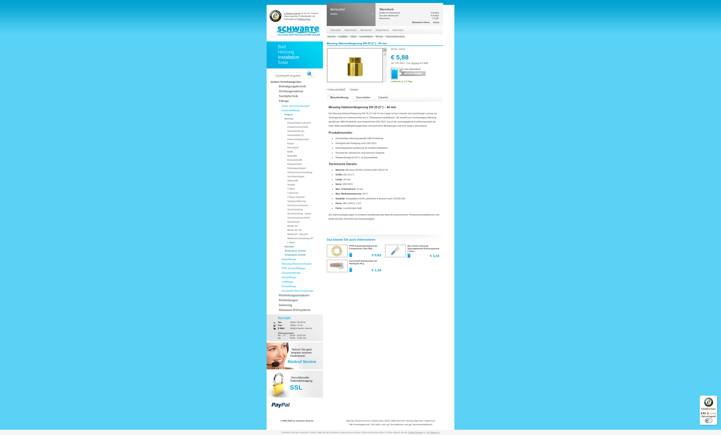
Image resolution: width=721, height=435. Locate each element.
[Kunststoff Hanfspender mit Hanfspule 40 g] (336, 271)
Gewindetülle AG (295, 131)
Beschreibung (339, 97)
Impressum (430, 421)
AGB (387, 421)
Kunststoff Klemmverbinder (298, 290)
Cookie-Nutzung (415, 432)
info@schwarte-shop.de (301, 328)
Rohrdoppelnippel (296, 168)
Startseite (335, 30)
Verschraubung (295, 209)
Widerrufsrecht (398, 421)
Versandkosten (397, 424)
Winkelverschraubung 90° (300, 238)
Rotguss (288, 114)
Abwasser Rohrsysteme (295, 310)
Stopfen (291, 184)
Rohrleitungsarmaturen (294, 295)
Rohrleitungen (288, 300)
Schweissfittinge (291, 272)
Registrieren (382, 30)
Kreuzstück (293, 147)
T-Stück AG (292, 193)
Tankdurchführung (296, 201)
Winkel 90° (292, 226)
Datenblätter (363, 97)
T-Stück (291, 189)
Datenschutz (378, 421)
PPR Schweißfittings (293, 268)
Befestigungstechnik (292, 86)
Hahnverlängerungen (298, 139)
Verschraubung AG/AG (298, 217)
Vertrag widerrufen (414, 421)
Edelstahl (289, 246)
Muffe (290, 151)
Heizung (286, 51)
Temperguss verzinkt (294, 255)
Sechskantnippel (295, 176)
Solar (283, 62)
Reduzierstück (294, 164)
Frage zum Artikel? (336, 89)
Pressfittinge (289, 286)
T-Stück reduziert (295, 197)
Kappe (290, 143)
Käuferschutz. (304, 19)
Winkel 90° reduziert (297, 234)
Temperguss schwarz (295, 250)
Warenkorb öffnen (421, 22)
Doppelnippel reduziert (299, 123)
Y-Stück (291, 242)
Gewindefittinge (291, 110)
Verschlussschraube (297, 205)
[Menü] (715, 398)
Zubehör (383, 97)
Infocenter (398, 30)
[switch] (708, 420)
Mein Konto (351, 30)
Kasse (436, 22)
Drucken (354, 89)
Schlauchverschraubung (299, 172)
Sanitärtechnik (288, 96)
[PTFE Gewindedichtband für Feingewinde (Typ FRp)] (336, 256)
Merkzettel (366, 30)
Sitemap (350, 421)
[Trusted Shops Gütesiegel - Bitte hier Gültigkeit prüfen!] (275, 16)
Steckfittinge (289, 277)
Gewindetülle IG (295, 135)
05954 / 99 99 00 (297, 322)
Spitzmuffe (292, 180)
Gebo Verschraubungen (296, 105)
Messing (288, 118)
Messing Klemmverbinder (297, 263)
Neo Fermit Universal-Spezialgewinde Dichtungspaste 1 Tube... (423, 248)
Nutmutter (292, 156)
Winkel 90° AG (294, 230)
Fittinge (284, 101)
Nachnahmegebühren (422, 424)
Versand (415, 63)
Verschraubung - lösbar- (299, 213)
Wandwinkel (293, 222)
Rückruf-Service (362, 421)
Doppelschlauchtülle (297, 127)
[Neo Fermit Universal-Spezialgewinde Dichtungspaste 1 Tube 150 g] (395, 256)
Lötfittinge (287, 281)
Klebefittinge (289, 259)
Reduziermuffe (294, 160)
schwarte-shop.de (292, 13)
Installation (288, 57)
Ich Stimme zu (433, 432)
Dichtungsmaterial (291, 91)
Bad (282, 46)
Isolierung (285, 305)
